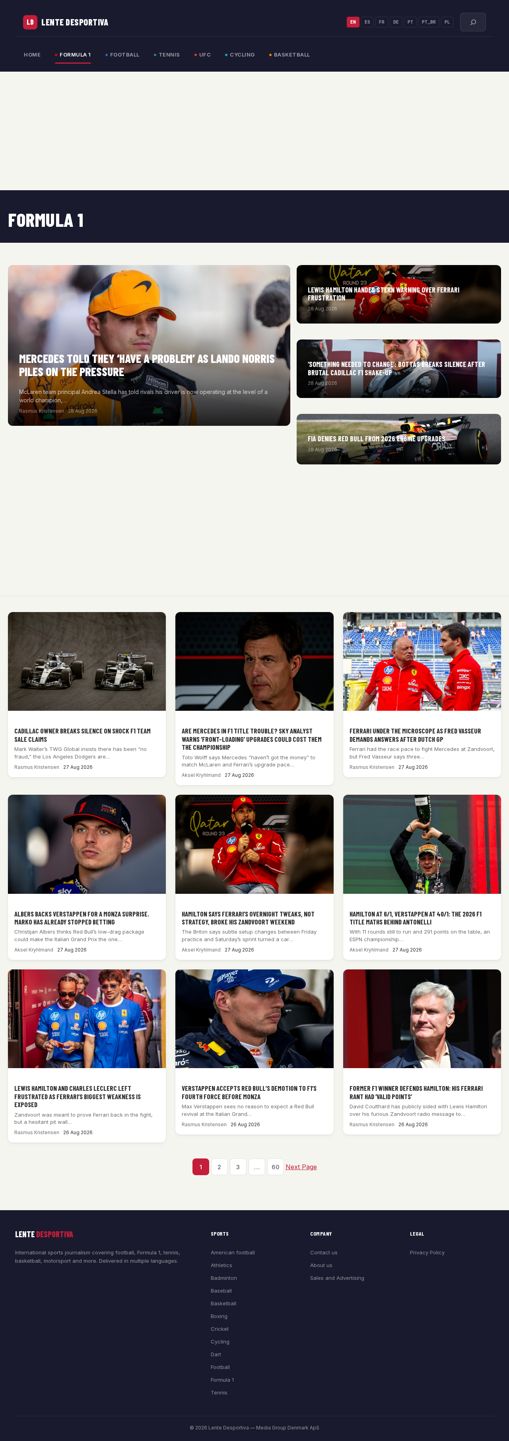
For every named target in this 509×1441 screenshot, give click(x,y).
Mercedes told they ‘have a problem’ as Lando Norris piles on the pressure (147, 365)
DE (396, 22)
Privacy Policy (427, 1252)
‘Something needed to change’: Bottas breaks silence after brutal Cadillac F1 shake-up (396, 368)
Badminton (224, 1278)
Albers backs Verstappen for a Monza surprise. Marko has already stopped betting (81, 918)
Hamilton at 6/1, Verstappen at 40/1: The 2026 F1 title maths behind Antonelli (416, 918)
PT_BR (429, 22)
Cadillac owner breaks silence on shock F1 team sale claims (82, 735)
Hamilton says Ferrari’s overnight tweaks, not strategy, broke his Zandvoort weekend (248, 918)
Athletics (221, 1265)
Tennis (169, 54)
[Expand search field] (473, 22)
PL (447, 22)
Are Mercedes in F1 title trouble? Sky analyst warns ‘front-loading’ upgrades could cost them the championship (252, 739)
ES (367, 22)
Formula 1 (75, 54)
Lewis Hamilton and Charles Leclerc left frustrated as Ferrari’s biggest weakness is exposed (77, 1096)
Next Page (301, 1167)
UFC (205, 54)
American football (233, 1252)
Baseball (221, 1290)
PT (410, 22)
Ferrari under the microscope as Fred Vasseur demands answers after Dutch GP (415, 735)
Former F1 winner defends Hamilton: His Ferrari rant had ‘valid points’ (416, 1092)
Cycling (242, 54)
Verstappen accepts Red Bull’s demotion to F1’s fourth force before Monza (249, 1092)
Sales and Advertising (337, 1278)
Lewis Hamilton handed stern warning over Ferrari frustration (383, 294)
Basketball (292, 54)
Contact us (324, 1252)
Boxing (219, 1316)
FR (382, 22)
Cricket (220, 1329)
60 (276, 1167)
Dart (216, 1354)
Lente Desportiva (74, 22)
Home (32, 54)
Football (125, 54)
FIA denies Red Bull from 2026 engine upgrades (376, 439)
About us (321, 1265)
